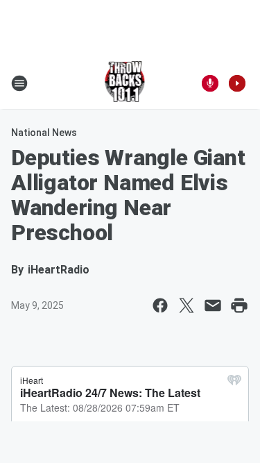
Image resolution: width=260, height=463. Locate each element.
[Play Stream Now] (237, 83)
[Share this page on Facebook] (160, 305)
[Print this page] (239, 305)
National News (44, 132)
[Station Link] (126, 83)
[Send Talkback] (210, 83)
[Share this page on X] (186, 305)
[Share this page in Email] (213, 305)
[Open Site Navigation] (19, 83)
